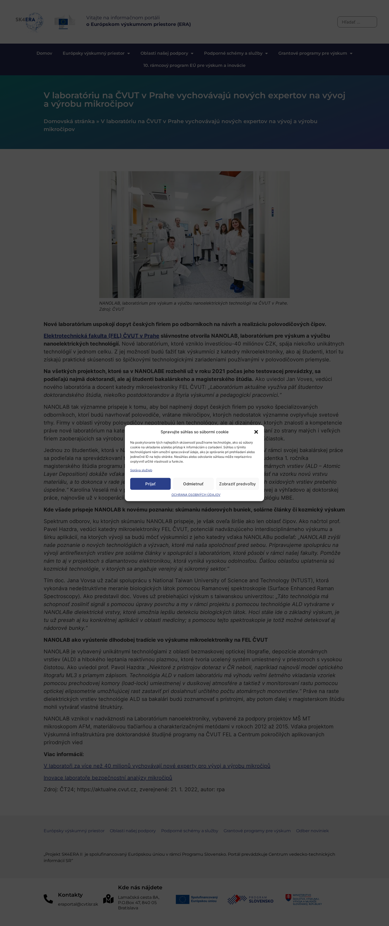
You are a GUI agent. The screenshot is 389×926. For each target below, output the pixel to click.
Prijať (150, 483)
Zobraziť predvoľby (237, 483)
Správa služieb (141, 470)
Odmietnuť (193, 483)
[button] (256, 432)
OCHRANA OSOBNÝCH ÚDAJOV (195, 495)
